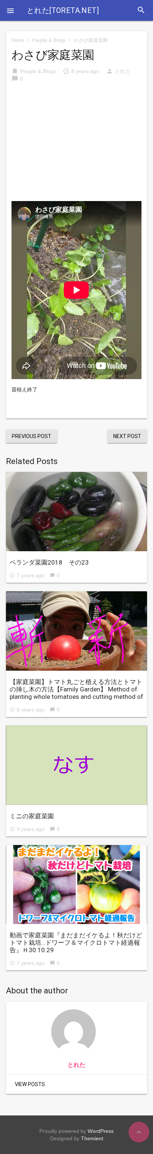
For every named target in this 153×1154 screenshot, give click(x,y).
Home (18, 40)
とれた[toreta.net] (63, 10)
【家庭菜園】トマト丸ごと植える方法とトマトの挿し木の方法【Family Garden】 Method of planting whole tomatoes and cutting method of (76, 689)
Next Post (127, 436)
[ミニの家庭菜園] (76, 765)
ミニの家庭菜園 (32, 816)
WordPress (101, 1131)
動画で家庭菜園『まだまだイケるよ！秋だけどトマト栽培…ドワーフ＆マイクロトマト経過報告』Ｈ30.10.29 (76, 942)
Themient (92, 1138)
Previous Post (31, 436)
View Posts (30, 1084)
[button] (10, 10)
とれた (122, 71)
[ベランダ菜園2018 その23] (76, 511)
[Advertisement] (76, 145)
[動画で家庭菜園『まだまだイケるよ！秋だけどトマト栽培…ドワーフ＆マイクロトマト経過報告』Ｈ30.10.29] (76, 884)
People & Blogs (49, 40)
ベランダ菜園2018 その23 (49, 562)
